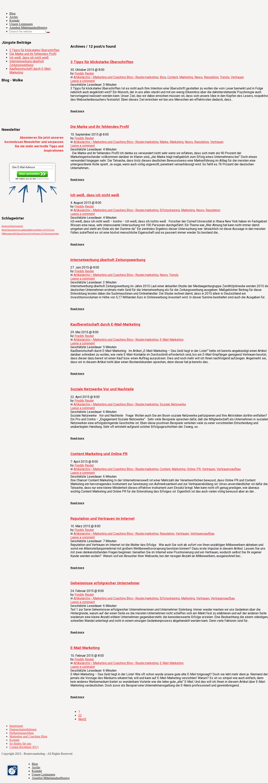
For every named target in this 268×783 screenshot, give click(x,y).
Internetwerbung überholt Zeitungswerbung (107, 260)
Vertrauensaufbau (229, 469)
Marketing (186, 77)
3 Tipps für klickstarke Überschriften (34, 50)
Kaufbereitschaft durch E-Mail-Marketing (105, 324)
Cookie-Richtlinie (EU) (23, 747)
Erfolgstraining (170, 210)
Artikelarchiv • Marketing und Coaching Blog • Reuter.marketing (116, 77)
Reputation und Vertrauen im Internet (102, 518)
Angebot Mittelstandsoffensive (28, 27)
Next (82, 719)
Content (172, 77)
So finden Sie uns (20, 743)
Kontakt (14, 20)
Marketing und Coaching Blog (28, 736)
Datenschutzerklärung (22, 729)
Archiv (13, 17)
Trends (224, 77)
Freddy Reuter (84, 73)
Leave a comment (82, 81)
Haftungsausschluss (21, 733)
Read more (77, 111)
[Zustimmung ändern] (12, 770)
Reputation (211, 77)
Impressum (16, 725)
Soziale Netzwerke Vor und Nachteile (102, 389)
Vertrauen (237, 77)
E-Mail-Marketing (171, 339)
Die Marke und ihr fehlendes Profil (32, 54)
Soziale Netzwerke (173, 404)
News (198, 77)
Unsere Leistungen (21, 24)
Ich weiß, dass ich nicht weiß (94, 195)
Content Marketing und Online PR (99, 454)
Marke (164, 142)
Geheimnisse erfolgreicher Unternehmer (105, 583)
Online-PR (194, 469)
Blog (12, 13)
